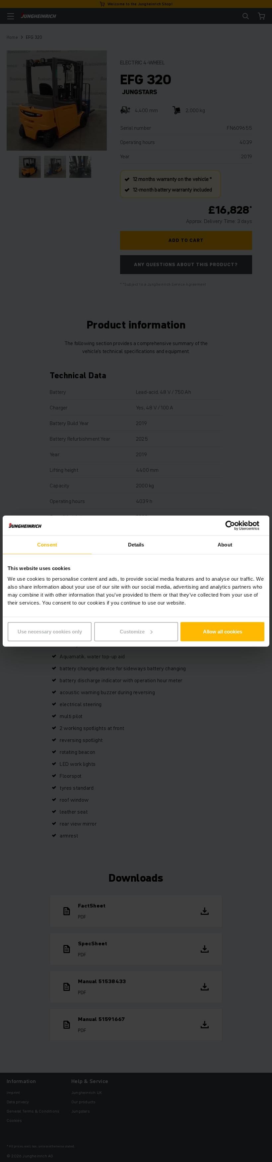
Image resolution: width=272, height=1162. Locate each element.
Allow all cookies (222, 631)
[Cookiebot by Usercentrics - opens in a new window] (235, 526)
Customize (132, 631)
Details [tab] (136, 544)
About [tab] (225, 544)
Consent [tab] (47, 544)
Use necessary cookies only (50, 631)
